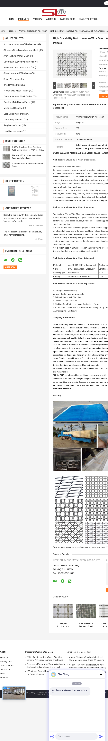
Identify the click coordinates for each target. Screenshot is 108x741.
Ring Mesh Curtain (12, 125)
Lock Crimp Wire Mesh (15, 113)
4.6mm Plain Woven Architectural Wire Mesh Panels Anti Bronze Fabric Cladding (87, 666)
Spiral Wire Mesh (12, 79)
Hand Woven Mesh (13, 131)
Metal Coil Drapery (13, 108)
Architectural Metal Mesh (16, 56)
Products (23, 19)
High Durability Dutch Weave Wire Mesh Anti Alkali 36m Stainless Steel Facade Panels (72, 95)
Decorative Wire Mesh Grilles (18, 96)
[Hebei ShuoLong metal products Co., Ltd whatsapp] (14, 260)
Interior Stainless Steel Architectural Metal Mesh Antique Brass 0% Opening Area (86, 659)
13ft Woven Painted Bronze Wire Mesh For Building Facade (44, 672)
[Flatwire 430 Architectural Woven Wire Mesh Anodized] (6, 156)
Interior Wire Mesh (13, 85)
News (2, 673)
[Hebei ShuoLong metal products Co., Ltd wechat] (21, 260)
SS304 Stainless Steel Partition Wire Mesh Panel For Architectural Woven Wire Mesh (27, 150)
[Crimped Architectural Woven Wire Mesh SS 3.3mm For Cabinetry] (63, 611)
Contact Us (5, 669)
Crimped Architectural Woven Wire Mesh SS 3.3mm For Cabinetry (63, 625)
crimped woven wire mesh (69, 547)
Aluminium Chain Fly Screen (17, 67)
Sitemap (4, 677)
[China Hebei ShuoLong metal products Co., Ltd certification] (11, 191)
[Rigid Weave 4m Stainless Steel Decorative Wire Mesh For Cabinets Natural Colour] (86, 611)
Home (11, 19)
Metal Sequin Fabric (13, 119)
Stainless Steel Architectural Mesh (21, 50)
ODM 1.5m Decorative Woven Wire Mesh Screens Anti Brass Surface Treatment (45, 658)
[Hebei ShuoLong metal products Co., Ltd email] (7, 260)
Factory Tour (67, 19)
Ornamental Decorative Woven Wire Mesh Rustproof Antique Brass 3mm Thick (46, 665)
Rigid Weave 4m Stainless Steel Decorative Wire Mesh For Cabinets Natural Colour (86, 625)
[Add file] (52, 736)
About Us (51, 19)
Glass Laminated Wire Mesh (17, 73)
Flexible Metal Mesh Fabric (17, 102)
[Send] (101, 736)
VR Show (37, 19)
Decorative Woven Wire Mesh (18, 61)
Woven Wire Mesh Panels (16, 90)
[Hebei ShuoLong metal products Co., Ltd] (54, 12)
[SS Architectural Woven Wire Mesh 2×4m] (6, 165)
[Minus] (101, 674)
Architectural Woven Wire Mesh (33, 31)
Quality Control (88, 19)
